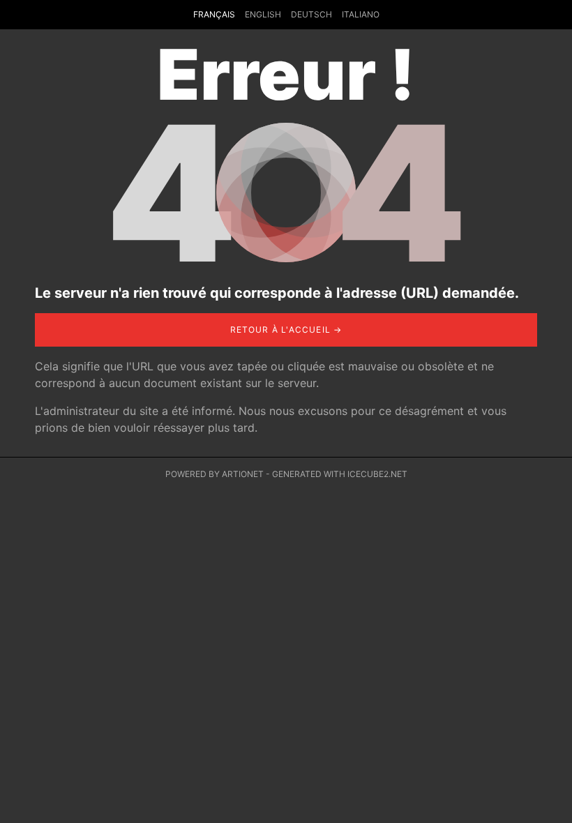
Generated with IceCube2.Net (339, 474)
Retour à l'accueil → (286, 329)
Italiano (360, 14)
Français (214, 14)
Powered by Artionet (214, 474)
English (263, 14)
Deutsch (311, 14)
